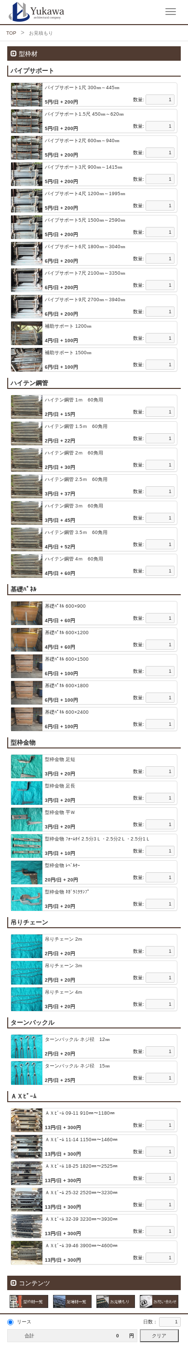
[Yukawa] (7, 12)
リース (24, 1321)
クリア (159, 1335)
